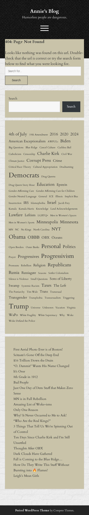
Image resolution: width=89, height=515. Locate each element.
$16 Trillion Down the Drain (33, 360)
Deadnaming (66, 167)
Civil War (66, 154)
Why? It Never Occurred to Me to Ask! (39, 415)
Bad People (21, 382)
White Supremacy (47, 315)
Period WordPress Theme (32, 510)
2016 (54, 134)
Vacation (60, 307)
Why (62, 315)
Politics (69, 246)
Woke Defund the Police (22, 321)
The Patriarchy (17, 292)
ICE (51, 196)
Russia (14, 272)
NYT (56, 229)
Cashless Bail (64, 147)
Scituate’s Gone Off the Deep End (36, 355)
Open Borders (16, 247)
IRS (26, 202)
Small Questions (39, 279)
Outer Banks (32, 247)
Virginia (71, 307)
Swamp (14, 285)
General (43, 196)
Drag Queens (48, 176)
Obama (17, 237)
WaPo (13, 315)
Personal (51, 246)
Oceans (57, 237)
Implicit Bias (71, 196)
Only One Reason (25, 410)
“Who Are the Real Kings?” (31, 421)
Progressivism (57, 256)
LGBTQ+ (43, 215)
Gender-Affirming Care (21, 191)
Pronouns (14, 265)
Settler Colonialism (58, 273)
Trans (44, 291)
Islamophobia (38, 203)
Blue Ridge (31, 147)
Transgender (18, 297)
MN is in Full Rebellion (29, 399)
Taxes (46, 285)
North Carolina (41, 229)
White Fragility (28, 315)
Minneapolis (47, 222)
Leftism (30, 215)
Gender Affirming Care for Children (55, 191)
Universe (35, 307)
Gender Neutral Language (23, 196)
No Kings (26, 229)
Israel (51, 202)
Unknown (47, 307)
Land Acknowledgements (64, 208)
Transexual (56, 292)
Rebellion (26, 265)
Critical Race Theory (20, 167)
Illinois (59, 196)
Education (46, 184)
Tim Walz (32, 292)
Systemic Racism (30, 286)
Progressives (28, 256)
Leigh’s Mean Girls (26, 476)
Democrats (24, 175)
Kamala (13, 208)
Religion (39, 265)
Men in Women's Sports (21, 222)
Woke (70, 315)
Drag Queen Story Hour (22, 185)
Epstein (62, 184)
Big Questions (16, 147)
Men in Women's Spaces (63, 215)
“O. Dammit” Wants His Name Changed (41, 366)
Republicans (59, 265)
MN (11, 229)
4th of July (18, 134)
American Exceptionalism (27, 141)
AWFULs (53, 141)
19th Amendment (38, 134)
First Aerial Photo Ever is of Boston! (38, 349)
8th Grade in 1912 (25, 377)
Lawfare (16, 215)
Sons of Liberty (61, 278)
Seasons (42, 273)
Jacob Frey (64, 203)
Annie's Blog (44, 11)
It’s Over (19, 371)
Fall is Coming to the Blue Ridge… (37, 459)
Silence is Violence (19, 279)
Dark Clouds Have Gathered (32, 454)
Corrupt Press (38, 160)
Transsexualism (52, 297)
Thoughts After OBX (28, 448)
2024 (74, 134)
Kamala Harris (26, 208)
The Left (59, 285)
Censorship (29, 154)
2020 (64, 134)
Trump (19, 306)
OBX (46, 237)
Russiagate (28, 272)
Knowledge (42, 208)
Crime (57, 160)
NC (17, 229)
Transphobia (35, 297)
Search (13, 98)
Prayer (12, 257)
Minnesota (69, 222)
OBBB (33, 237)
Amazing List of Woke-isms (32, 404)
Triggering (68, 297)
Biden (65, 141)
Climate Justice (16, 161)
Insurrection (15, 203)
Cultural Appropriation (45, 167)
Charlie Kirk (48, 153)
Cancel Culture (47, 147)
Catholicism (15, 154)
